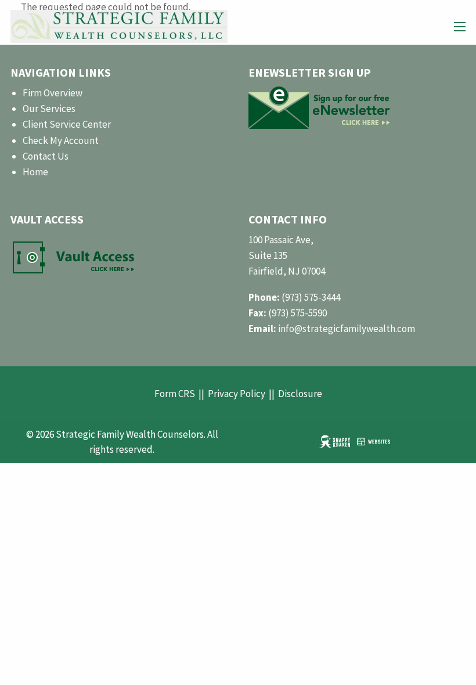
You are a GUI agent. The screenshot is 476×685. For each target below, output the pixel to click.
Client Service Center (67, 124)
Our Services (49, 108)
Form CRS (174, 393)
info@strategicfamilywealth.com (346, 328)
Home (35, 171)
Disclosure (300, 393)
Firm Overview (52, 92)
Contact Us (45, 156)
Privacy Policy (236, 393)
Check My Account (61, 140)
